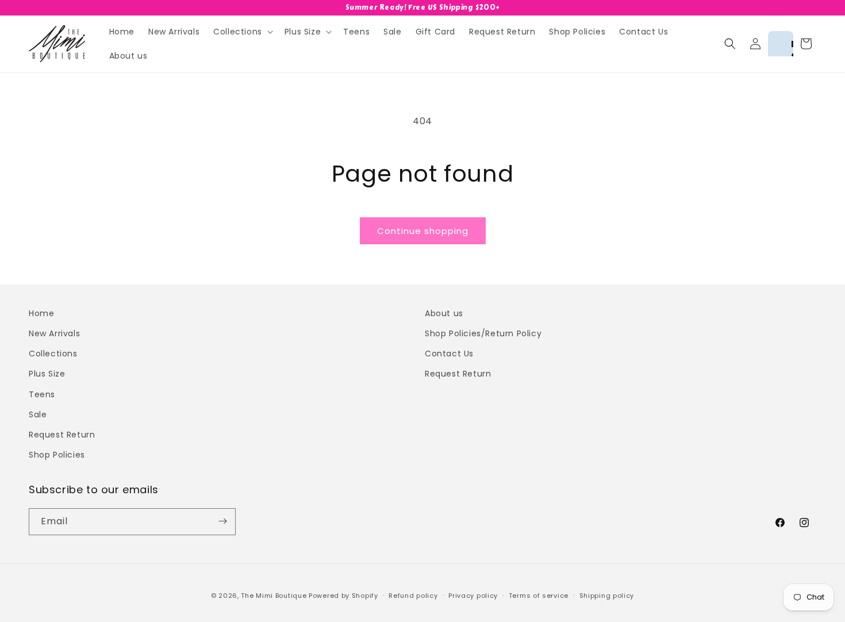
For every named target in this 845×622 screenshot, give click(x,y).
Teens (42, 394)
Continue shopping (422, 231)
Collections (53, 354)
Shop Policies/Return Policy (483, 333)
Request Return (62, 434)
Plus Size (47, 374)
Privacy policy (473, 595)
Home (41, 313)
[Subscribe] (222, 521)
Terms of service (539, 595)
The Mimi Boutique (273, 595)
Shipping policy (607, 595)
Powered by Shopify (343, 595)
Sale (38, 414)
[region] (422, 8)
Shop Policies (57, 454)
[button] (242, 32)
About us (444, 313)
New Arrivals (54, 333)
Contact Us (449, 354)
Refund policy (413, 595)
